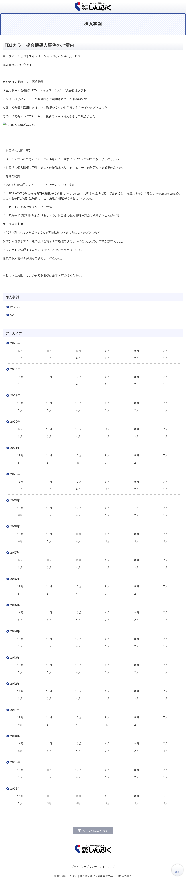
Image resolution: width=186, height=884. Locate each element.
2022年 (15, 421)
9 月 (107, 350)
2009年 (15, 762)
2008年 (15, 788)
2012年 (15, 683)
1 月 (165, 357)
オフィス (16, 307)
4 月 (78, 357)
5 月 (49, 357)
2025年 (15, 343)
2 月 (136, 357)
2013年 (15, 657)
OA (12, 315)
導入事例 (12, 297)
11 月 (49, 376)
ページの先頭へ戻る (95, 831)
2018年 (15, 526)
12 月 (20, 376)
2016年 (15, 579)
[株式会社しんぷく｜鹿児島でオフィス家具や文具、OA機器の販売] (93, 6)
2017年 (15, 552)
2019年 (15, 500)
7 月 (165, 350)
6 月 (20, 357)
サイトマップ (107, 866)
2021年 (15, 448)
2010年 (15, 736)
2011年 (14, 710)
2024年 (15, 369)
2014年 (15, 631)
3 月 (107, 357)
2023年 (15, 395)
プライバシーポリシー (84, 866)
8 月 (136, 350)
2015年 (15, 605)
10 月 (78, 376)
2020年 (15, 474)
